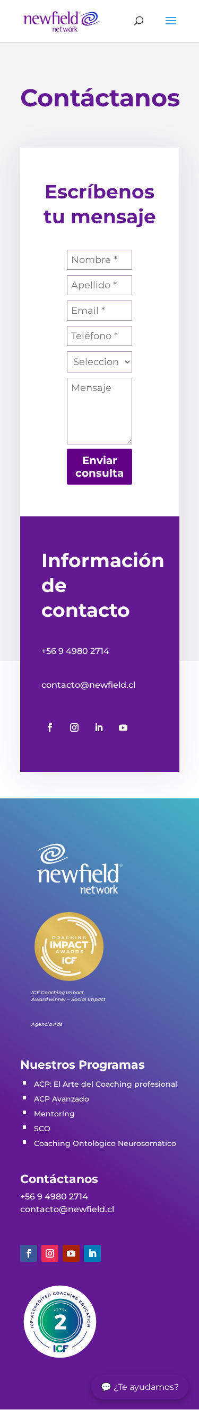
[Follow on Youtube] (123, 727)
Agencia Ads (47, 1024)
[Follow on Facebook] (49, 727)
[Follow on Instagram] (74, 727)
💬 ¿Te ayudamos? (140, 1387)
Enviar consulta (99, 466)
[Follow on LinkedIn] (98, 727)
